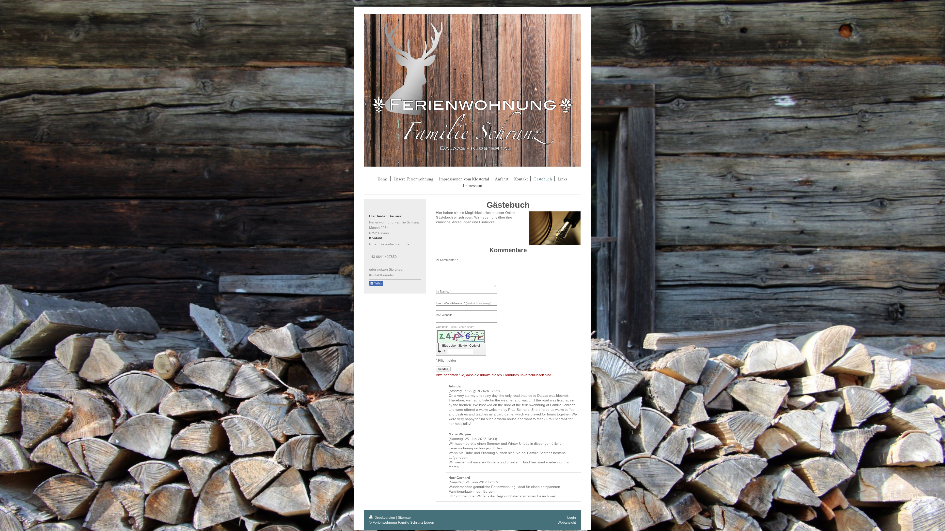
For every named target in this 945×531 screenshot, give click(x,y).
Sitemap (404, 517)
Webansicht (567, 522)
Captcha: (455, 327)
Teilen (377, 283)
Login (571, 517)
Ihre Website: (444, 315)
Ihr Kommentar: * (447, 260)
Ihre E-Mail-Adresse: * (463, 303)
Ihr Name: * (443, 291)
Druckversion (385, 517)
